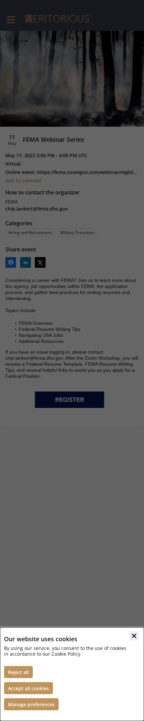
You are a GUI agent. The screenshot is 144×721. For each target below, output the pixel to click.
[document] (72, 674)
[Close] (134, 636)
